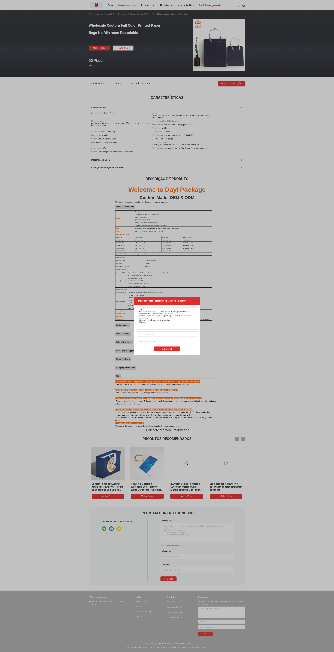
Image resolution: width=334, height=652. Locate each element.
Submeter (167, 349)
